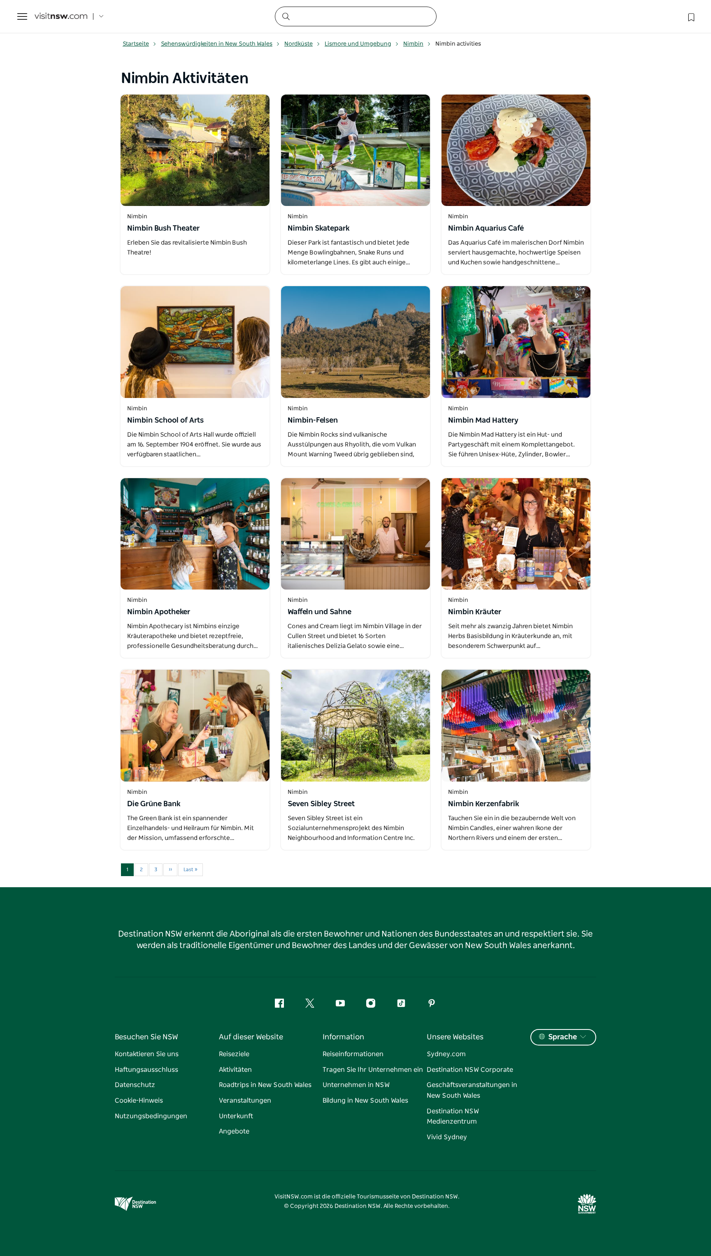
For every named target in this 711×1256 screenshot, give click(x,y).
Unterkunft (236, 1116)
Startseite (136, 44)
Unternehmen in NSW (356, 1085)
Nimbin (413, 44)
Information (343, 1037)
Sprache (562, 1037)
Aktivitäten (235, 1069)
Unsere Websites (455, 1037)
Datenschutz (135, 1085)
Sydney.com (446, 1054)
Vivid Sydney (447, 1137)
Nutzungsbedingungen (151, 1116)
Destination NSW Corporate (470, 1069)
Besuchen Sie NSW (146, 1037)
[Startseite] (61, 17)
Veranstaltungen (245, 1100)
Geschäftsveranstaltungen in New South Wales (472, 1090)
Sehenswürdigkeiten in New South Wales (216, 44)
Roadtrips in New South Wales (265, 1085)
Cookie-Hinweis (139, 1100)
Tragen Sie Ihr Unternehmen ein (373, 1069)
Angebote (234, 1131)
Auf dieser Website (251, 1037)
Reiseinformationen (353, 1054)
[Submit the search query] (285, 16)
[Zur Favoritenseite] (690, 16)
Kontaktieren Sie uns (147, 1054)
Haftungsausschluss (146, 1069)
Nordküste (298, 44)
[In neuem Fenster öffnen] (195, 150)
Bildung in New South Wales (365, 1100)
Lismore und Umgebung (358, 44)
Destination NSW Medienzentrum (453, 1116)
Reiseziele (234, 1054)
